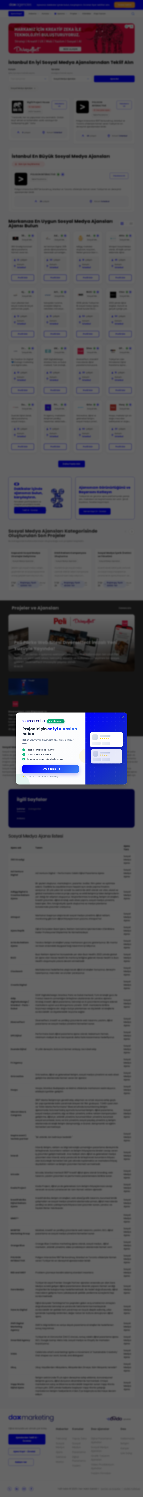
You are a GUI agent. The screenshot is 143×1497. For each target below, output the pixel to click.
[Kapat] (122, 717)
